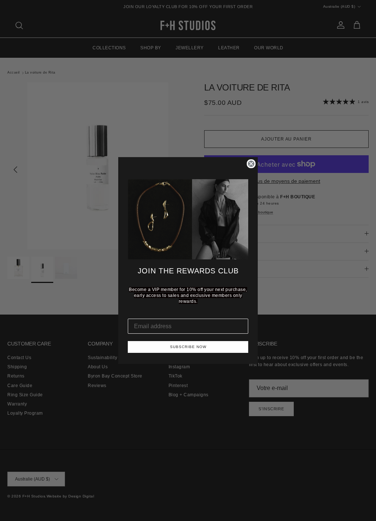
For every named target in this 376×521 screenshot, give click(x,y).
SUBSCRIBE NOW (188, 347)
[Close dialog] (251, 163)
